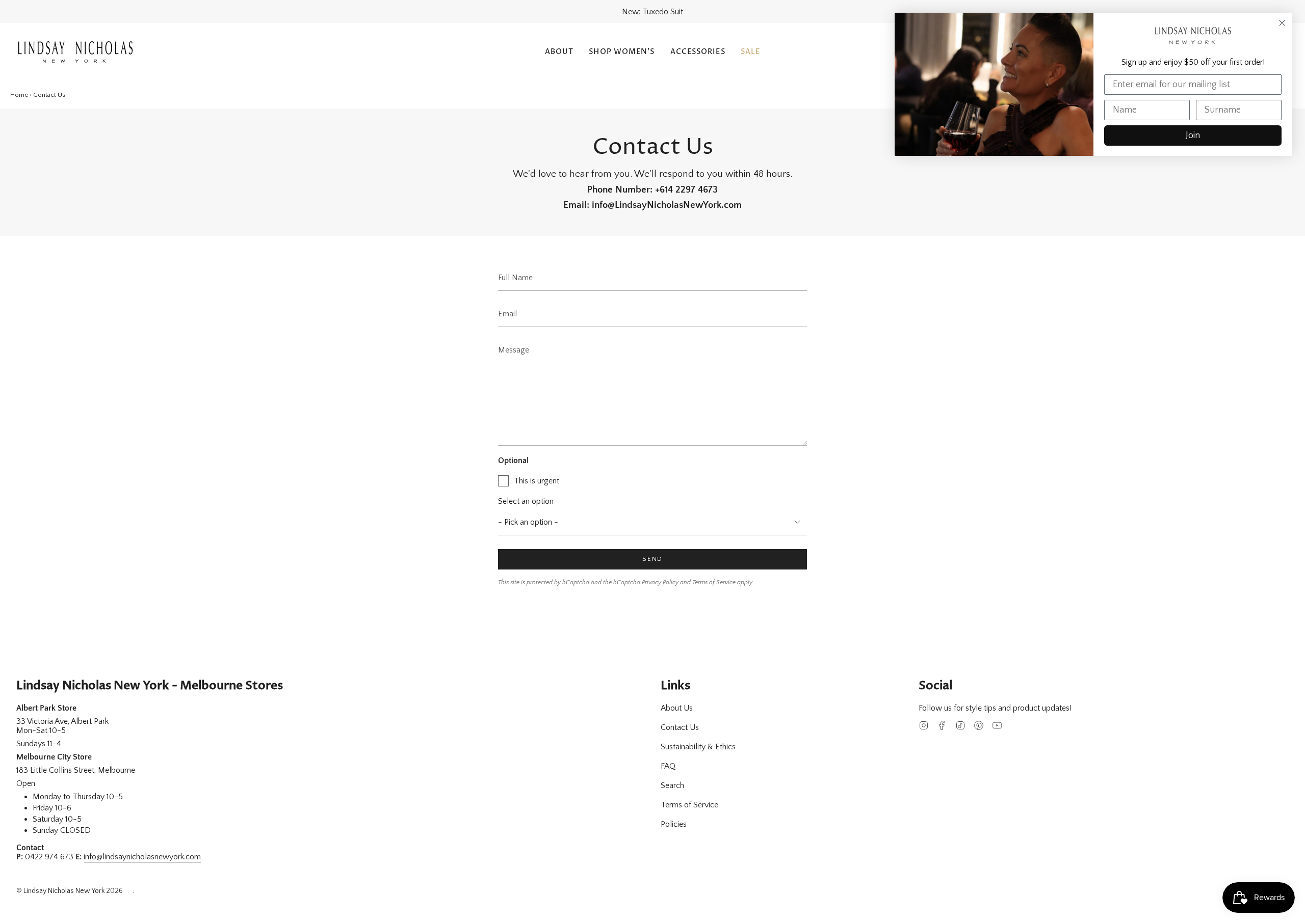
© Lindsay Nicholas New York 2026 (69, 891)
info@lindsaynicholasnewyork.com (142, 856)
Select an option (526, 501)
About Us (677, 708)
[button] (559, 52)
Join (1193, 135)
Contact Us (680, 727)
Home (19, 94)
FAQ (668, 766)
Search (672, 785)
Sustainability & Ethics (698, 746)
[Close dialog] (1282, 23)
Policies (674, 824)
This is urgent (536, 480)
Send (652, 558)
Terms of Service (714, 582)
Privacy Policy (660, 582)
